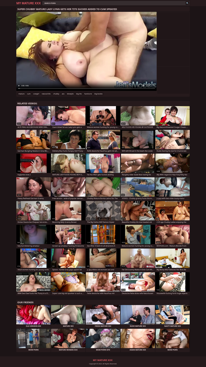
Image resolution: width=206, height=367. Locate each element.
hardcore (88, 94)
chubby (56, 94)
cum (29, 94)
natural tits (46, 94)
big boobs (98, 94)
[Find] (187, 3)
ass (63, 94)
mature (21, 94)
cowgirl (36, 94)
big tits (79, 94)
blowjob (70, 94)
